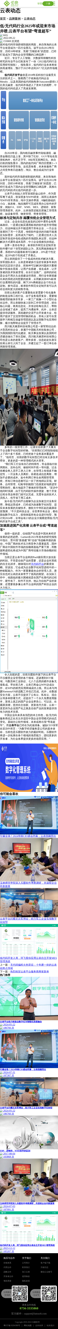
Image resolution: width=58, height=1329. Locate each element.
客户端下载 (45, 1263)
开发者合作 (8, 1276)
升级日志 (44, 1267)
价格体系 (7, 1263)
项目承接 (7, 1281)
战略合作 (7, 1272)
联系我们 (26, 1267)
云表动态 (29, 18)
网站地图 (28, 1325)
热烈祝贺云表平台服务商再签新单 (29, 971)
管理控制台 (43, 3)
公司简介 (26, 1263)
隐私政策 (26, 1281)
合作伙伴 (39, 1325)
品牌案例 (15, 18)
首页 (3, 18)
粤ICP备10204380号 (12, 1325)
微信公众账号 (46, 1272)
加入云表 (26, 1272)
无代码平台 (37, 564)
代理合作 (7, 1267)
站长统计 (50, 1325)
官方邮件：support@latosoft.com (29, 1313)
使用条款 (26, 1276)
